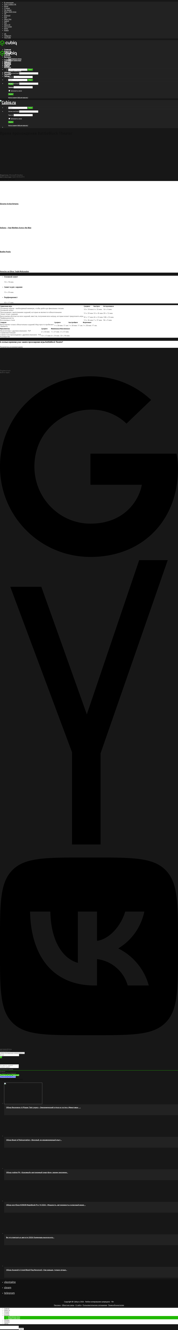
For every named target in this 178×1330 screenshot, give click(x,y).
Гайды (6, 76)
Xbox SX (7, 25)
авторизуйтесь (6, 1049)
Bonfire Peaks (5, 252)
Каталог (7, 67)
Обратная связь (68, 1305)
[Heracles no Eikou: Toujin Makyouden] (13, 269)
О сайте (78, 1305)
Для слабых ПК (10, 4)
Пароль (10, 77)
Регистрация (12, 97)
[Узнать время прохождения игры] (45, 367)
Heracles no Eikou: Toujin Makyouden (14, 271)
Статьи (7, 65)
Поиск (30, 69)
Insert (21, 1329)
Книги (6, 30)
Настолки (8, 27)
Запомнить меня (16, 91)
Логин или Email (13, 73)
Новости (7, 62)
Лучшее (7, 63)
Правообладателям (116, 1305)
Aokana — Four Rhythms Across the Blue (15, 228)
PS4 (5, 17)
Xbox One (7, 19)
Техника (7, 74)
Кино (6, 28)
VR (5, 14)
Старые (7, 8)
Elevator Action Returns (9, 204)
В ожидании (9, 2)
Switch (6, 21)
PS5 (5, 23)
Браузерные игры (15, 59)
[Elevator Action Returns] (11, 202)
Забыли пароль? (22, 97)
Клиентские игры (14, 60)
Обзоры (7, 72)
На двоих (7, 10)
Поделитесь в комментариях (11, 347)
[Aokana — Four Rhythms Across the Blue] (15, 226)
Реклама (57, 1305)
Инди (6, 6)
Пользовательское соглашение (95, 1305)
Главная (7, 49)
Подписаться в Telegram (9, 1075)
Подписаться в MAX (8, 1077)
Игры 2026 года (10, 12)
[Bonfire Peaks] (13, 250)
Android (7, 15)
